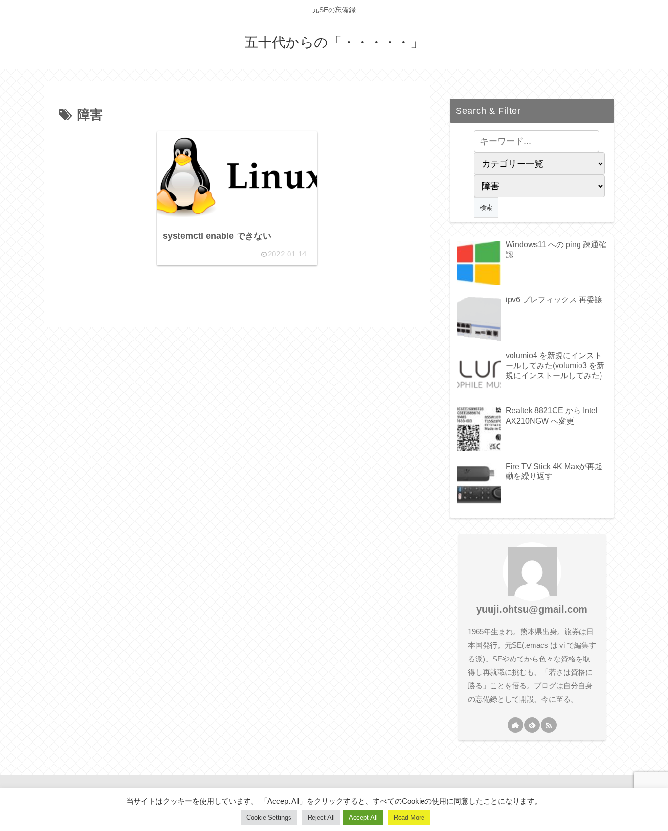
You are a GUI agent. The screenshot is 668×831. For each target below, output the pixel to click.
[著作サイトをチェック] (515, 725)
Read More (409, 817)
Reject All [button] (321, 817)
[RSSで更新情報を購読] (549, 725)
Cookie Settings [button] (268, 817)
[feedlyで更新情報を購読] (532, 725)
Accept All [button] (363, 817)
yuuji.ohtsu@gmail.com (531, 609)
